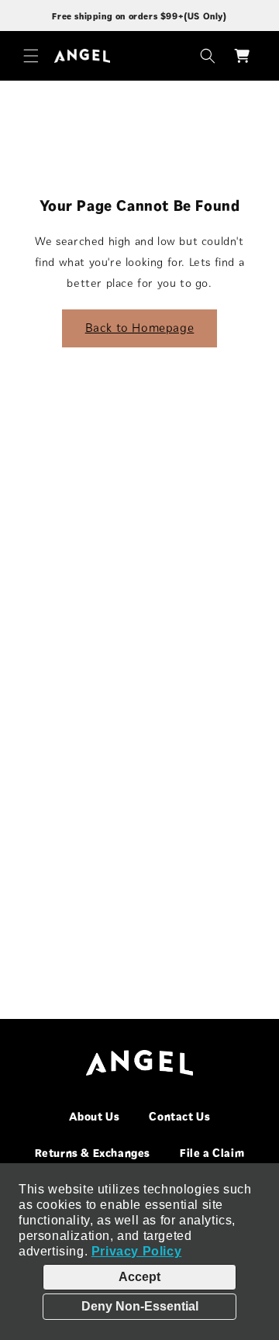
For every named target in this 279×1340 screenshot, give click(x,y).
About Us (94, 1117)
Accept (139, 1276)
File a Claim (212, 1153)
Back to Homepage (140, 327)
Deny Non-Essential (139, 1306)
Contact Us (179, 1117)
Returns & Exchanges (92, 1153)
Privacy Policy (136, 1251)
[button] (31, 56)
